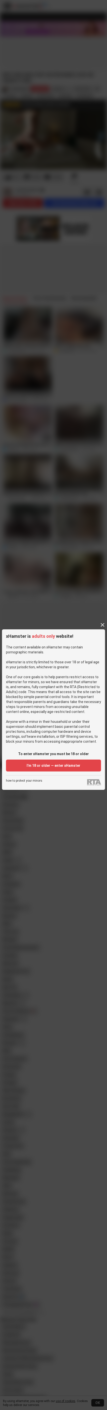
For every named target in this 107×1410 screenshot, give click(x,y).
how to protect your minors (24, 780)
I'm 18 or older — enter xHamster (53, 766)
